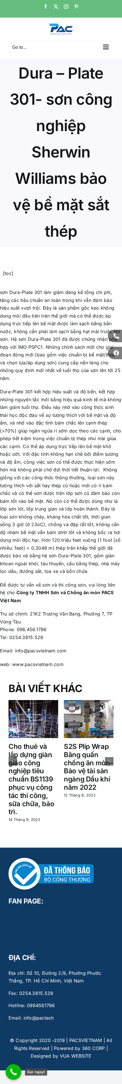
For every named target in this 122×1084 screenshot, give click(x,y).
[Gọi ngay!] (13, 1072)
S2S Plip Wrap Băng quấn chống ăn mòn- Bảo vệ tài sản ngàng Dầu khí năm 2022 (88, 766)
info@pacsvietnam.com (39, 651)
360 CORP (93, 1048)
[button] (13, 761)
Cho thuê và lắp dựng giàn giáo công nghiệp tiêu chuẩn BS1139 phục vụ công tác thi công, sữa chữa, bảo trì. (31, 779)
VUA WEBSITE (76, 1056)
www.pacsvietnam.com (38, 664)
